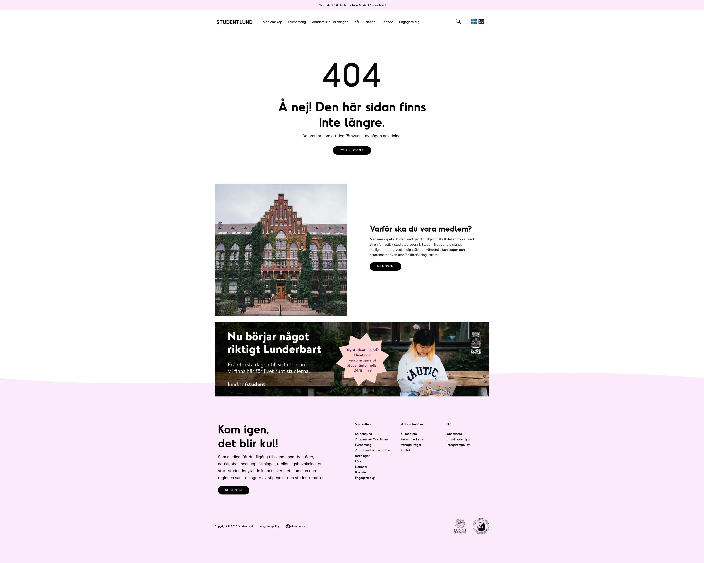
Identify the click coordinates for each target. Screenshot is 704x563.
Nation (370, 22)
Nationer (361, 467)
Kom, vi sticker (352, 150)
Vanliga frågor (411, 445)
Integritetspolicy (458, 445)
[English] (481, 21)
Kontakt (406, 450)
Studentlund (363, 434)
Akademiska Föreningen (330, 22)
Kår (357, 22)
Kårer (359, 461)
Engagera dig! (409, 22)
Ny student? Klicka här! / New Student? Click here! (352, 5)
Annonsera (454, 434)
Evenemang (297, 22)
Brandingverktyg (458, 439)
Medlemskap (272, 22)
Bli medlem (385, 266)
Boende (387, 22)
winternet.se (297, 526)
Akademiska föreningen (371, 439)
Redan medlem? (412, 439)
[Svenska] (474, 21)
